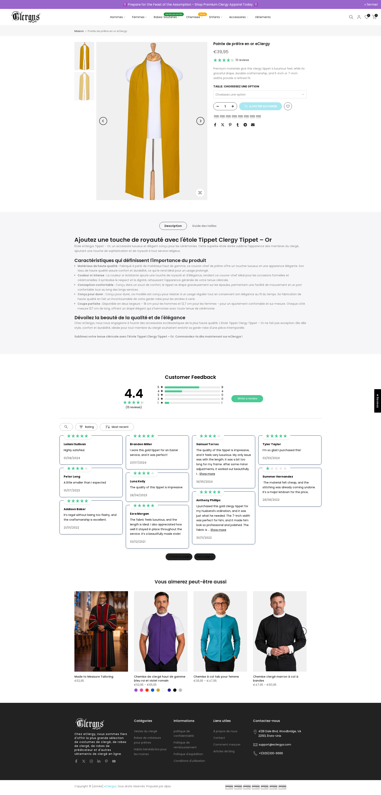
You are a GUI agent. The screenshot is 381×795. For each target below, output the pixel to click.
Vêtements (263, 17)
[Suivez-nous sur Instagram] (91, 761)
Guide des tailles (204, 226)
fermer (11, 4)
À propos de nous (225, 731)
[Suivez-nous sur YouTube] (114, 761)
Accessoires (237, 17)
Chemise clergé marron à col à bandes (275, 679)
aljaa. (167, 786)
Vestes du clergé (145, 731)
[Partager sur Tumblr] (238, 125)
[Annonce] (190, 4)
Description (173, 226)
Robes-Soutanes (168, 17)
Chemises (195, 17)
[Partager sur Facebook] (215, 125)
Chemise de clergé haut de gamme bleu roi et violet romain (159, 679)
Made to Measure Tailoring (93, 677)
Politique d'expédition (188, 754)
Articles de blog (224, 751)
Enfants (214, 17)
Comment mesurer (227, 745)
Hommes (116, 17)
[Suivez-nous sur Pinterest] (106, 761)
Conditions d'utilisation (189, 761)
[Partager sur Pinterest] (230, 125)
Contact (219, 738)
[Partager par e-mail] (253, 125)
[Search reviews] (66, 427)
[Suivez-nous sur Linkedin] (99, 761)
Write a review (247, 398)
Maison (79, 31)
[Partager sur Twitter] (222, 125)
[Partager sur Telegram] (245, 125)
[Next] (200, 121)
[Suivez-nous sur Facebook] (76, 761)
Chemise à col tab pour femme (216, 677)
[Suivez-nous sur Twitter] (84, 761)
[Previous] (103, 121)
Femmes (138, 17)
